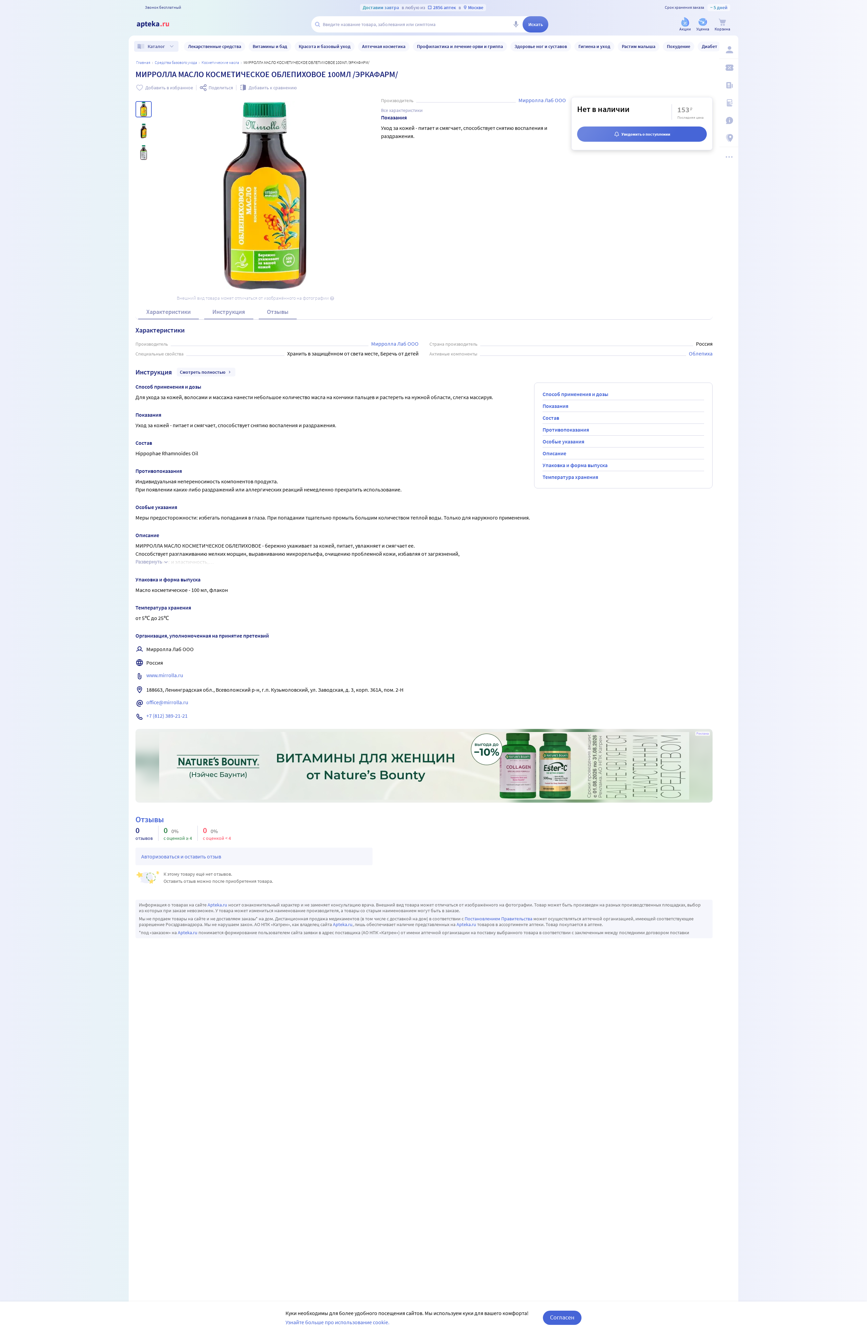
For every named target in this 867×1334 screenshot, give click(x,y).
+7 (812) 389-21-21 (167, 715)
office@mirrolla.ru (167, 702)
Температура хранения (570, 477)
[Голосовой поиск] (515, 24)
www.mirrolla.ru (164, 675)
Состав (551, 417)
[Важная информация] (728, 120)
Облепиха (701, 353)
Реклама (702, 734)
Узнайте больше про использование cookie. (337, 1322)
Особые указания (563, 441)
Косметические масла (220, 62)
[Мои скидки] (728, 67)
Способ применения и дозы (575, 394)
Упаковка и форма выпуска (575, 465)
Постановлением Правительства (498, 919)
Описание (554, 453)
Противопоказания (566, 429)
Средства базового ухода (176, 62)
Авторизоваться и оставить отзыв (181, 856)
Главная (143, 62)
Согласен (562, 1317)
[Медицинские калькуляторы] (728, 103)
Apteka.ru (217, 905)
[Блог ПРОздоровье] (728, 85)
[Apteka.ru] (158, 24)
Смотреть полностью (203, 372)
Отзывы (278, 312)
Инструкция (228, 312)
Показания (555, 405)
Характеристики (168, 312)
